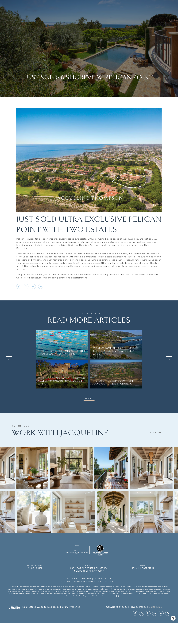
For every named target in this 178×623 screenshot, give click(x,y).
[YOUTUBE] (154, 613)
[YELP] (161, 613)
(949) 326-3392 (34, 568)
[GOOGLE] (167, 613)
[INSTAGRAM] (141, 613)
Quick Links (156, 607)
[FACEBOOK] (135, 613)
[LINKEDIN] (148, 613)
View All (89, 398)
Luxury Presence (70, 607)
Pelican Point (23, 239)
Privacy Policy (138, 607)
